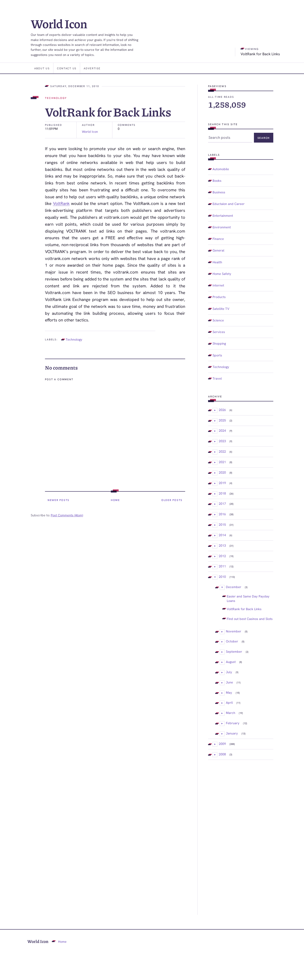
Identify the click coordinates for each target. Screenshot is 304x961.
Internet (218, 285)
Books (217, 180)
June (229, 682)
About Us (42, 68)
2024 (222, 430)
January (232, 733)
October (232, 641)
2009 (222, 744)
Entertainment (223, 215)
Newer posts (58, 500)
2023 (222, 441)
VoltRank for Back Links (244, 609)
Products (219, 297)
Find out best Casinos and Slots (250, 619)
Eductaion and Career (229, 204)
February (232, 723)
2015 (222, 524)
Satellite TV (221, 309)
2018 (222, 493)
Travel (217, 378)
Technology (56, 98)
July (229, 672)
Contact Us (66, 68)
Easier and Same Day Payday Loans (248, 598)
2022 (222, 451)
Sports (217, 355)
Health (217, 262)
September (234, 651)
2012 (222, 556)
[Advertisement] (240, 837)
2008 (222, 754)
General (218, 250)
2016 (222, 514)
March (230, 713)
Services (219, 332)
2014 (222, 535)
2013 (222, 545)
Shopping (219, 343)
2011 (222, 566)
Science (218, 320)
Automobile (221, 169)
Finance (218, 239)
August (231, 662)
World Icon (59, 23)
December (233, 587)
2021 (222, 462)
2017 (222, 503)
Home (115, 500)
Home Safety (222, 274)
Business (219, 192)
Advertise (92, 68)
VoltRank (61, 203)
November (233, 631)
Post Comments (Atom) (67, 515)
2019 (222, 483)
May (229, 692)
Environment (222, 227)
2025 (222, 420)
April (229, 702)
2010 (222, 577)
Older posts (171, 500)
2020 (222, 472)
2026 (222, 410)
